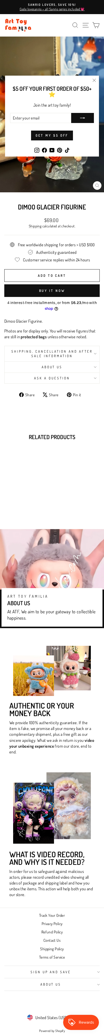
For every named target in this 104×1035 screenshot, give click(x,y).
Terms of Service (52, 957)
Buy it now (52, 291)
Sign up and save (51, 972)
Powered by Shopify (52, 1031)
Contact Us (52, 940)
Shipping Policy (52, 948)
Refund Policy (52, 931)
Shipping (35, 226)
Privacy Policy (52, 923)
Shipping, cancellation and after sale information (52, 353)
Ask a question (52, 378)
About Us (52, 367)
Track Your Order (52, 915)
